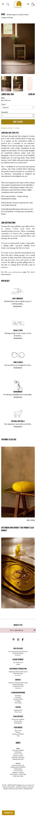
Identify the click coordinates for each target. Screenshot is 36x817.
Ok (34, 630)
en (28, 4)
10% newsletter (8, 813)
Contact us (18, 688)
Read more (17, 306)
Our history (18, 695)
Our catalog (18, 702)
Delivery (18, 732)
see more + (18, 655)
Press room (18, 712)
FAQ (18, 736)
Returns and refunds (18, 734)
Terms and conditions (18, 719)
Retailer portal (18, 710)
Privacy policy (18, 721)
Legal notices (18, 723)
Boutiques (18, 701)
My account (18, 730)
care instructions (15, 272)
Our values (18, 697)
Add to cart (18, 121)
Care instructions (18, 699)
